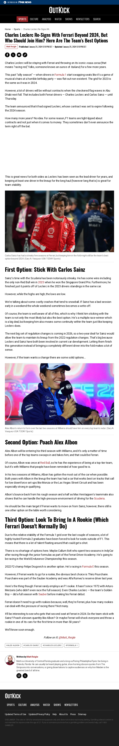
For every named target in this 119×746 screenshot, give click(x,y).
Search (97, 19)
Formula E (88, 566)
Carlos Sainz (32, 645)
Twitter (13, 55)
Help (55, 714)
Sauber (42, 594)
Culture (34, 19)
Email (19, 55)
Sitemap (82, 714)
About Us (63, 714)
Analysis (46, 19)
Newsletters (82, 19)
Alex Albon (13, 645)
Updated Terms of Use (15, 714)
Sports (22, 19)
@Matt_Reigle (67, 637)
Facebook (7, 55)
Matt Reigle (11, 47)
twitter (25, 675)
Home (8, 29)
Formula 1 (60, 74)
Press (73, 714)
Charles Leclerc (53, 645)
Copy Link (25, 55)
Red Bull (45, 462)
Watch (58, 19)
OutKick (59, 10)
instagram (18, 675)
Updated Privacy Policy (39, 714)
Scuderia (99, 498)
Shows (68, 19)
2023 (41, 282)
